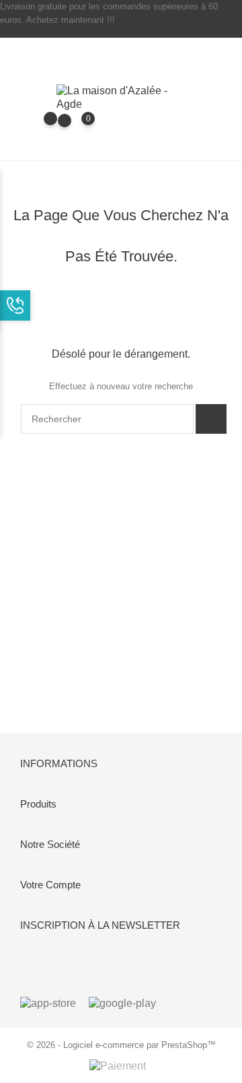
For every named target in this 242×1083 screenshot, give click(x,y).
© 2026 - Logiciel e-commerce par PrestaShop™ (121, 1045)
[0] (75, 128)
